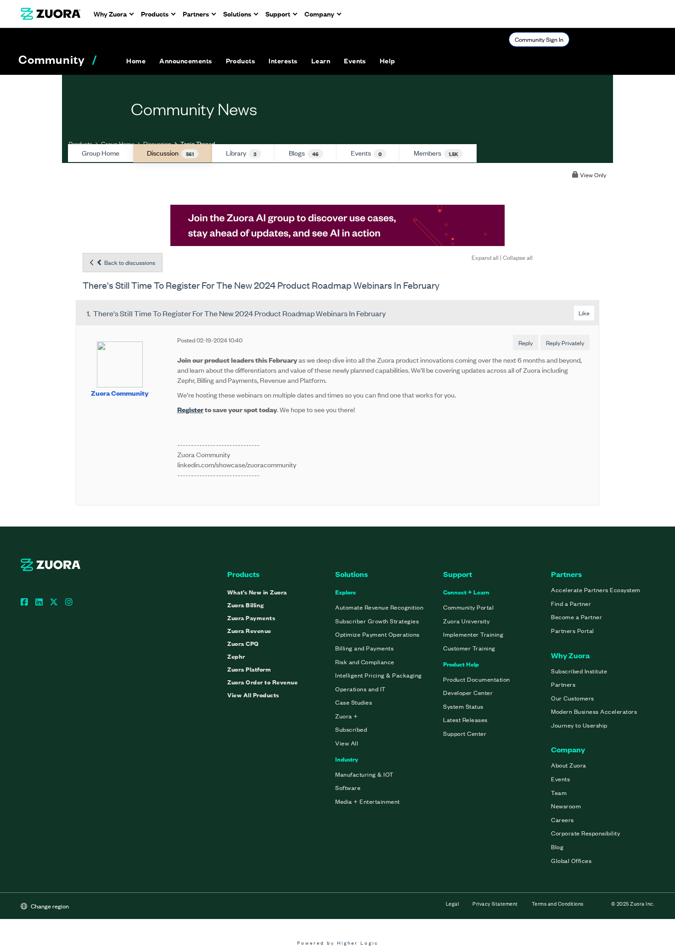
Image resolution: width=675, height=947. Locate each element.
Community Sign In (539, 39)
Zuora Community (119, 393)
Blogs (304, 153)
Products (80, 143)
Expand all (485, 257)
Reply (525, 342)
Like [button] (584, 312)
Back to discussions (129, 262)
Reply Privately (565, 342)
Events (366, 153)
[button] (185, 60)
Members (436, 153)
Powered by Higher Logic (337, 943)
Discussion (157, 143)
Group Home (118, 143)
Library (241, 153)
